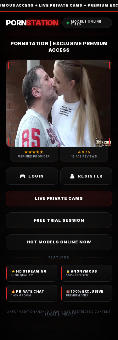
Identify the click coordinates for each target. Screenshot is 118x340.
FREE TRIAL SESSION (59, 220)
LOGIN (36, 176)
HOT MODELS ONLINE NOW (59, 241)
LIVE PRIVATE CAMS (59, 198)
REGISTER (90, 176)
